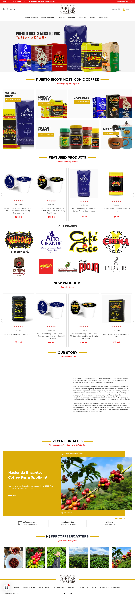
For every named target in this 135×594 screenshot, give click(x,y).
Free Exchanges (107, 522)
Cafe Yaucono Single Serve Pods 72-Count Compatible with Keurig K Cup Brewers (51, 210)
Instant (82, 18)
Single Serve (30, 18)
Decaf (92, 18)
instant (71, 587)
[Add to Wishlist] (21, 196)
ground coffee (28, 587)
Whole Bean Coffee (66, 18)
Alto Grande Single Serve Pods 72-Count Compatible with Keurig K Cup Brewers (18, 210)
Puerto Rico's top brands (27, 524)
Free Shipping (70, 522)
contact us (83, 587)
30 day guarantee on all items (110, 524)
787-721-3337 (127, 1)
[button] (19, 242)
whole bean (44, 587)
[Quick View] (16, 196)
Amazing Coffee (27, 522)
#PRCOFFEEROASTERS (70, 536)
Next (133, 194)
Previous (2, 194)
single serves (58, 587)
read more (120, 518)
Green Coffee (104, 18)
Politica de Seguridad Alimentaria (106, 587)
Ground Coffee (47, 18)
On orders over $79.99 (71, 524)
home (16, 587)
